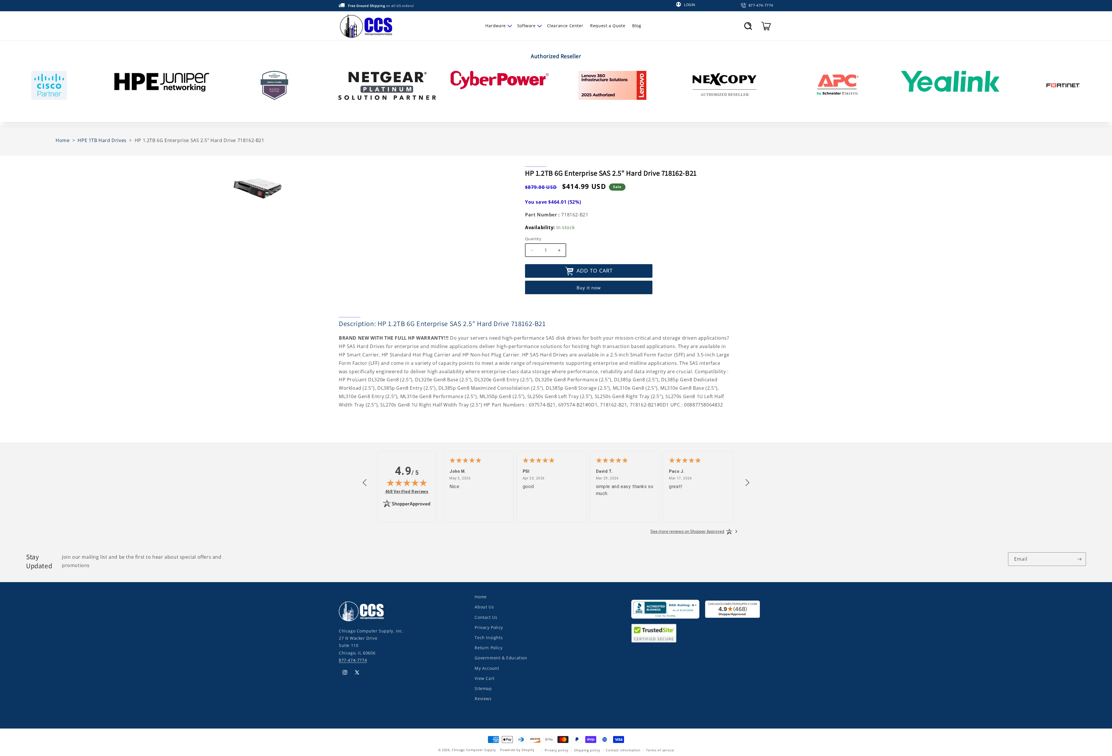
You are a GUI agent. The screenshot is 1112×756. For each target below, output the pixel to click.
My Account (487, 668)
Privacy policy (556, 750)
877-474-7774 (353, 660)
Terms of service (660, 750)
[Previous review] (364, 483)
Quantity (533, 238)
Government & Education (501, 658)
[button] (498, 26)
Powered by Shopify (517, 750)
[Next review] (747, 483)
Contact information (623, 750)
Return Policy (488, 647)
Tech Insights (489, 637)
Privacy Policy (489, 627)
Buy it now (589, 288)
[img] (407, 482)
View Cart (484, 678)
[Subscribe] (1079, 559)
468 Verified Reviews (407, 491)
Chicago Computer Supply (474, 750)
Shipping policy (587, 750)
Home (481, 596)
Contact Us (486, 617)
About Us (484, 607)
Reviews (483, 698)
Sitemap (483, 688)
